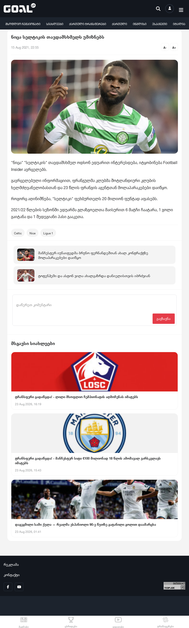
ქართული (119, 23)
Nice (32, 233)
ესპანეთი (159, 23)
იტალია (179, 23)
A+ (174, 47)
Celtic (18, 233)
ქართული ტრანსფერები (87, 23)
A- (165, 47)
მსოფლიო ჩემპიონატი (22, 23)
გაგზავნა (164, 318)
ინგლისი (139, 23)
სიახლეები (54, 23)
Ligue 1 (48, 233)
